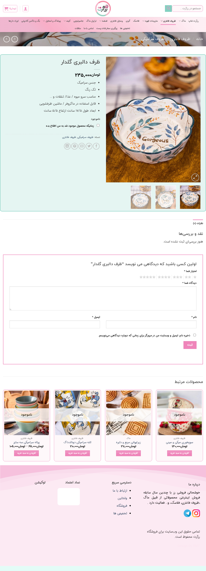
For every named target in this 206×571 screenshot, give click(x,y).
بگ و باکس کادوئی (30, 21)
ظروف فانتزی (169, 21)
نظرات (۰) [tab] (198, 223)
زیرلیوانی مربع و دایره (128, 443)
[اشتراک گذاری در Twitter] (89, 146)
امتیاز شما (190, 271)
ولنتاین (122, 498)
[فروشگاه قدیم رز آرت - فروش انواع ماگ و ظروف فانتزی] (103, 8)
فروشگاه (122, 505)
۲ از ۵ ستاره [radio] (188, 277)
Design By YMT (189, 546)
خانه (199, 39)
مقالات (78, 28)
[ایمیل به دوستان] (81, 146)
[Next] (110, 119)
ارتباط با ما (120, 490)
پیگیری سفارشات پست (106, 28)
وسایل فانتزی (116, 21)
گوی (128, 21)
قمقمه (104, 21)
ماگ (183, 21)
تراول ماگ (91, 21)
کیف (68, 21)
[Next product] (14, 39)
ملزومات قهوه (151, 21)
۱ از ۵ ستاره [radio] (195, 277)
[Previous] (193, 119)
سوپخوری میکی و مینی (179, 443)
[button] (26, 8)
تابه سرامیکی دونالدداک (77, 443)
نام (194, 317)
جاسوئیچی (78, 21)
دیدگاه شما (189, 283)
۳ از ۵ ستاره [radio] (178, 277)
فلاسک (136, 21)
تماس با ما (89, 28)
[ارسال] (168, 8)
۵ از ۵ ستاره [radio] (148, 277)
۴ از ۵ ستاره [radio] (165, 277)
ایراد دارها (14, 21)
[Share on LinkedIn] (67, 146)
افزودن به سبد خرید (179, 453)
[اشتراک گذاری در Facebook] (96, 146)
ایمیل (96, 317)
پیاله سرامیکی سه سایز (26, 443)
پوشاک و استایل (53, 21)
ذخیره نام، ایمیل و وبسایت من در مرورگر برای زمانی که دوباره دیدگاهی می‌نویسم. (144, 336)
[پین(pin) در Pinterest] (74, 146)
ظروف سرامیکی (152, 39)
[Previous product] (6, 39)
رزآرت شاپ (193, 21)
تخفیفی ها (125, 28)
